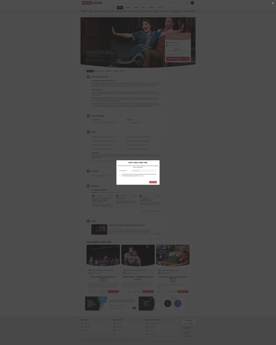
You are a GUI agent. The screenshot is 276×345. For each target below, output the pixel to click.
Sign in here (141, 176)
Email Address (123, 170)
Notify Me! (153, 182)
